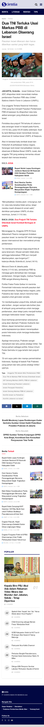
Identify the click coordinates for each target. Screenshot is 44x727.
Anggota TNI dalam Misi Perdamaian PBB (24, 373)
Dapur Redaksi (7, 706)
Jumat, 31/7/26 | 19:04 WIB (11, 517)
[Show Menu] (41, 4)
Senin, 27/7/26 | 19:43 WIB (11, 530)
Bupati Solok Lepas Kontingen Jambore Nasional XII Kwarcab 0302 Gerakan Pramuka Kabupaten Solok (27, 172)
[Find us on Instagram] (8, 720)
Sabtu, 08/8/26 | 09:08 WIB (11, 502)
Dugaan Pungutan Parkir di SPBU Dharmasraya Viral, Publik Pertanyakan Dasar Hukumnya (15, 537)
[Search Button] (36, 4)
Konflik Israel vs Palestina (13, 395)
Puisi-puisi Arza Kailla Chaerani (23, 645)
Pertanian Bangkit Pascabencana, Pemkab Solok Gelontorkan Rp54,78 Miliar (25, 655)
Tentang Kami (34, 709)
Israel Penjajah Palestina (13, 387)
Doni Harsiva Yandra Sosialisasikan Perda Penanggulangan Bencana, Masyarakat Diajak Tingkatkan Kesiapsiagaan (27, 187)
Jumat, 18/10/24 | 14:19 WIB (12, 49)
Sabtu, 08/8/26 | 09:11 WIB (24, 195)
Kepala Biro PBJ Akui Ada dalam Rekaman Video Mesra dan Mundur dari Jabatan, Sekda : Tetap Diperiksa (16, 593)
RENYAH (26, 12)
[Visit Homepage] (9, 4)
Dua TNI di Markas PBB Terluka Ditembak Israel (21, 377)
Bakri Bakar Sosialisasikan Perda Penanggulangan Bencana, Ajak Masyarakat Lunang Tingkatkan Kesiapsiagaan (14, 495)
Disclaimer (18, 706)
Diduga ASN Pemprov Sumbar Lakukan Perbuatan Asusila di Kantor (25, 667)
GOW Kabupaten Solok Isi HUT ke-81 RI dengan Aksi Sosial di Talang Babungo (26, 634)
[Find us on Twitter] (5, 720)
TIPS (36, 12)
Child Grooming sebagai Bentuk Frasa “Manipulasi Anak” (23, 623)
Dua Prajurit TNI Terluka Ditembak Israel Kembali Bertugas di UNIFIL (19, 222)
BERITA (5, 12)
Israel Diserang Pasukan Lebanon (16, 384)
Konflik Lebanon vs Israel (13, 398)
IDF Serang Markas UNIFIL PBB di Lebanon (20, 380)
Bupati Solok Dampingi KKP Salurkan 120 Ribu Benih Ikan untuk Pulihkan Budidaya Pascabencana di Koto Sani (13, 510)
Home (4, 19)
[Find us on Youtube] (12, 720)
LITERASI (16, 12)
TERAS (10, 19)
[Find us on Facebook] (2, 720)
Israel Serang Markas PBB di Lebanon (18, 391)
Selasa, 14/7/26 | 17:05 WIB (12, 543)
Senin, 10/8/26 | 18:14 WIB (24, 178)
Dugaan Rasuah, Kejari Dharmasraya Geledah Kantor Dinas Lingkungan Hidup (13, 524)
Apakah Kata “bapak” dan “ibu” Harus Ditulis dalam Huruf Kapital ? (25, 612)
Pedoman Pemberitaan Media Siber (15, 709)
